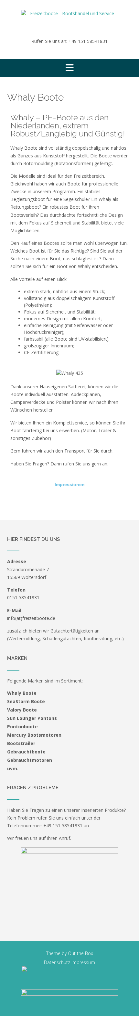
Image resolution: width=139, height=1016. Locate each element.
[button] (69, 68)
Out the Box (80, 953)
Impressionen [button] (70, 484)
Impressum (83, 962)
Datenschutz (57, 962)
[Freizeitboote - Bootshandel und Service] (69, 19)
